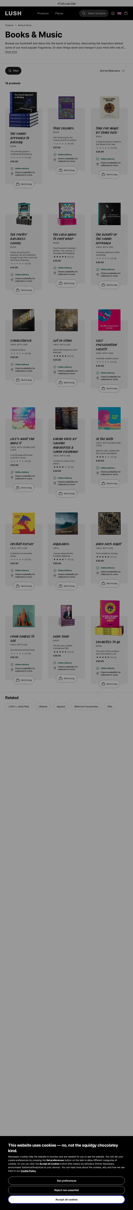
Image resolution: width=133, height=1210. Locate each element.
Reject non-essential (66, 1190)
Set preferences (66, 1180)
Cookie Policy (28, 1170)
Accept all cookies (66, 1199)
